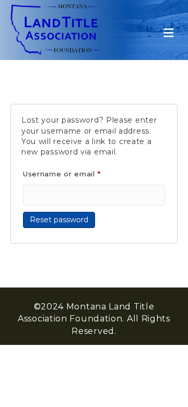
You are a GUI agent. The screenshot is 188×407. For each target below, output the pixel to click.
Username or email (79, 173)
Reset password (59, 219)
